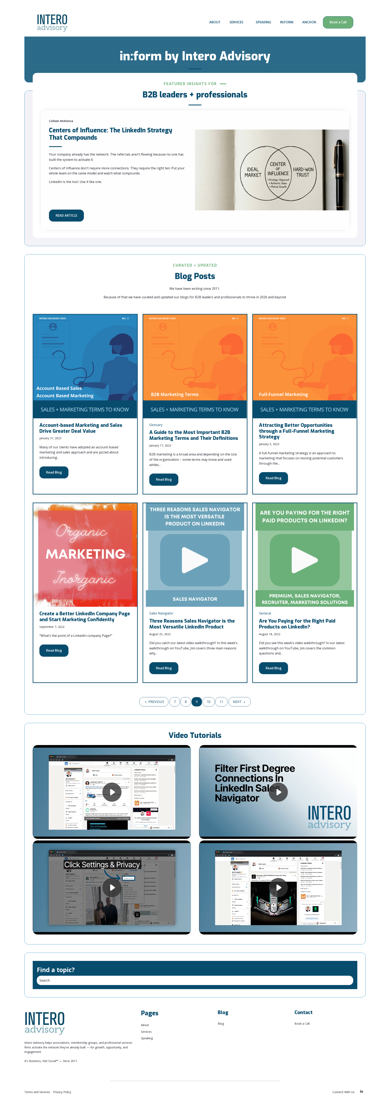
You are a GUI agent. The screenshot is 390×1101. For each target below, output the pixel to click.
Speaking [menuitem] (147, 1038)
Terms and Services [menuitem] (37, 1092)
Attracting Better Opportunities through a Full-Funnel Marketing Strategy (296, 431)
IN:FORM (286, 22)
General (265, 613)
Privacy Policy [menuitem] (62, 1092)
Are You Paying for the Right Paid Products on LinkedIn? (297, 624)
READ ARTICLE (66, 215)
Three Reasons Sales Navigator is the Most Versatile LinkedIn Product (192, 624)
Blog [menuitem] (221, 1023)
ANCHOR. (309, 22)
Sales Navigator (161, 613)
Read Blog (54, 472)
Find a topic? (56, 970)
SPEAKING (263, 22)
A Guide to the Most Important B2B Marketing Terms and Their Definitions (193, 435)
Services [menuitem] (146, 1032)
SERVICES (236, 22)
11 (221, 702)
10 (208, 702)
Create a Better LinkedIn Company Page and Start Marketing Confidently (84, 616)
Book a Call (338, 22)
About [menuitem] (145, 1025)
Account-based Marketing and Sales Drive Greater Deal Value (80, 428)
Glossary (155, 425)
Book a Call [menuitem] (302, 1023)
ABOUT (215, 22)
